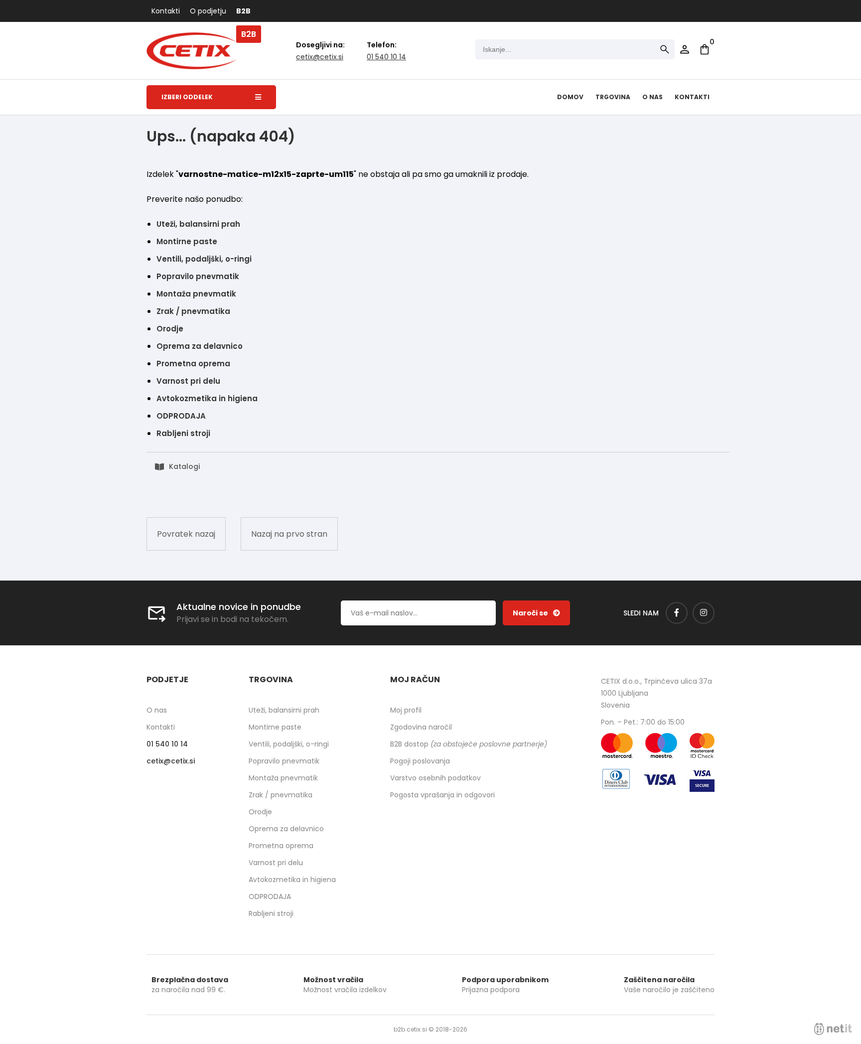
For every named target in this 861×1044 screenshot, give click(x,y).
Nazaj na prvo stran (289, 534)
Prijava (685, 49)
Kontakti (165, 11)
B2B (243, 11)
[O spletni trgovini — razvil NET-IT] (833, 1029)
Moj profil (406, 710)
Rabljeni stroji (183, 433)
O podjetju (208, 11)
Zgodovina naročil (421, 727)
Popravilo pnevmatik (197, 276)
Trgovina (612, 97)
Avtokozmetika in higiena (207, 398)
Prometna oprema (193, 363)
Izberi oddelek (187, 97)
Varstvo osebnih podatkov (435, 778)
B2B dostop (468, 744)
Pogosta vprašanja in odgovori (442, 795)
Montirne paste (186, 241)
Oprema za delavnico (199, 346)
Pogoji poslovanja (420, 761)
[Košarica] (705, 49)
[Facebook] (677, 613)
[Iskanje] (665, 49)
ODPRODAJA (181, 416)
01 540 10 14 (386, 57)
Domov (570, 97)
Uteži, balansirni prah (198, 224)
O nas (652, 97)
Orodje (169, 328)
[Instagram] (704, 613)
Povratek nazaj (186, 534)
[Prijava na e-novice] (536, 612)
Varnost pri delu (188, 381)
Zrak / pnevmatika (193, 311)
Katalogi (184, 466)
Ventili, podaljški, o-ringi (204, 259)
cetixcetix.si (319, 57)
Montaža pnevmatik (196, 294)
